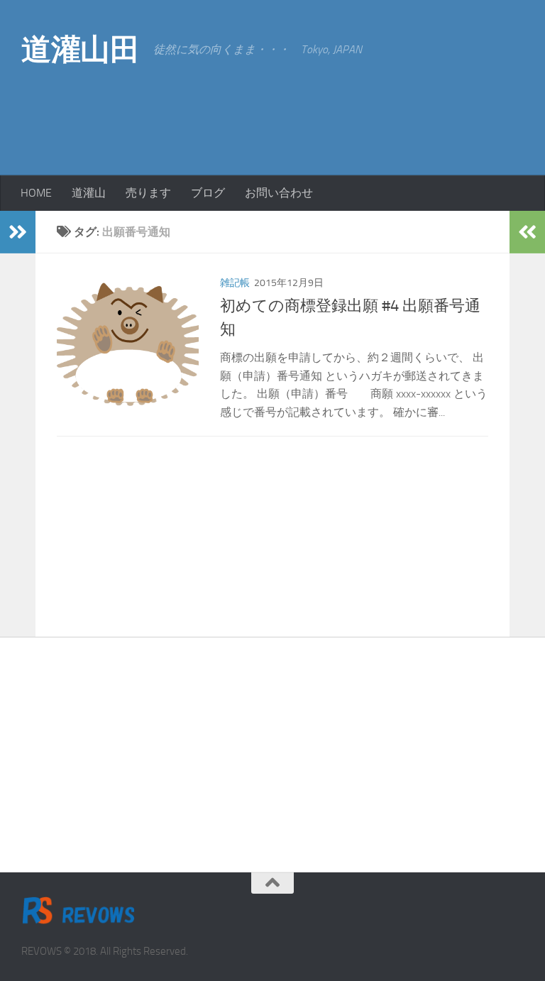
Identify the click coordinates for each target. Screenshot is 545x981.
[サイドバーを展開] (17, 232)
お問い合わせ (279, 192)
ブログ (208, 192)
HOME (36, 192)
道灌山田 (80, 49)
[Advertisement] (410, 113)
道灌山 (89, 192)
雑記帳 (235, 283)
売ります (148, 192)
